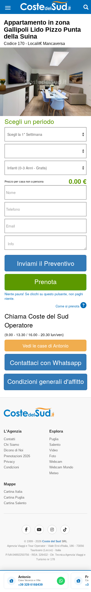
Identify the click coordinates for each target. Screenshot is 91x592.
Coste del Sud (51, 541)
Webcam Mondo (61, 467)
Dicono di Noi (13, 450)
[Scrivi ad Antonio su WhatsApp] (61, 581)
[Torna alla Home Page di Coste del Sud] (29, 416)
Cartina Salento (15, 503)
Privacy (9, 462)
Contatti (9, 439)
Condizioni (11, 467)
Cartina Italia (13, 492)
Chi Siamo (11, 445)
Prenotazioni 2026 (17, 456)
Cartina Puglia (14, 497)
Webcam (55, 462)
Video (53, 450)
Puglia (53, 439)
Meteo (53, 473)
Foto (52, 456)
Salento (54, 445)
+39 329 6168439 (30, 584)
